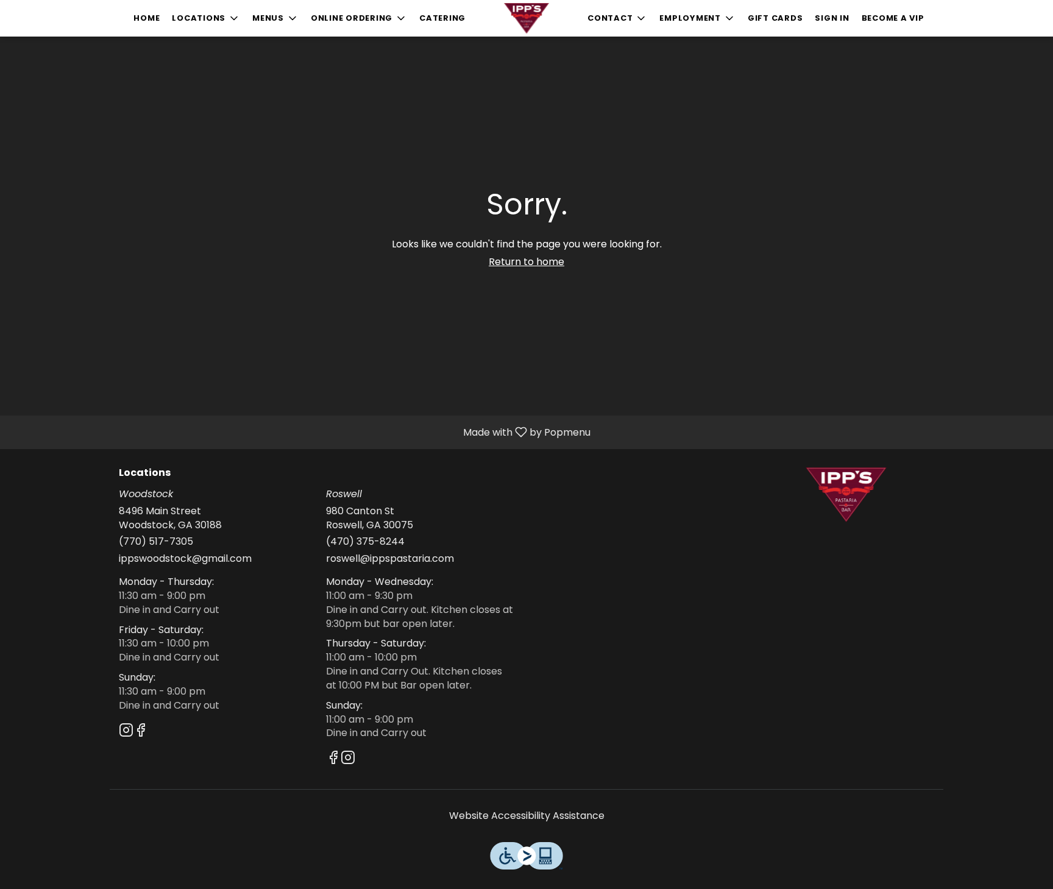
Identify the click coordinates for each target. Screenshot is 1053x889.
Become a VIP (893, 18)
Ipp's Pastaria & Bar (846, 494)
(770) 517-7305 (156, 541)
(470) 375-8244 (365, 541)
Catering (442, 18)
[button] (206, 18)
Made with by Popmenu (299, 431)
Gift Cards (775, 18)
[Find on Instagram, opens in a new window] (126, 732)
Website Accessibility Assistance (526, 816)
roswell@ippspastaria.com (390, 558)
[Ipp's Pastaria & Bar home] (526, 18)
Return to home (526, 262)
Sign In (832, 18)
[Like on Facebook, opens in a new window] (140, 732)
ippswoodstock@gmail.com (185, 558)
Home (146, 18)
